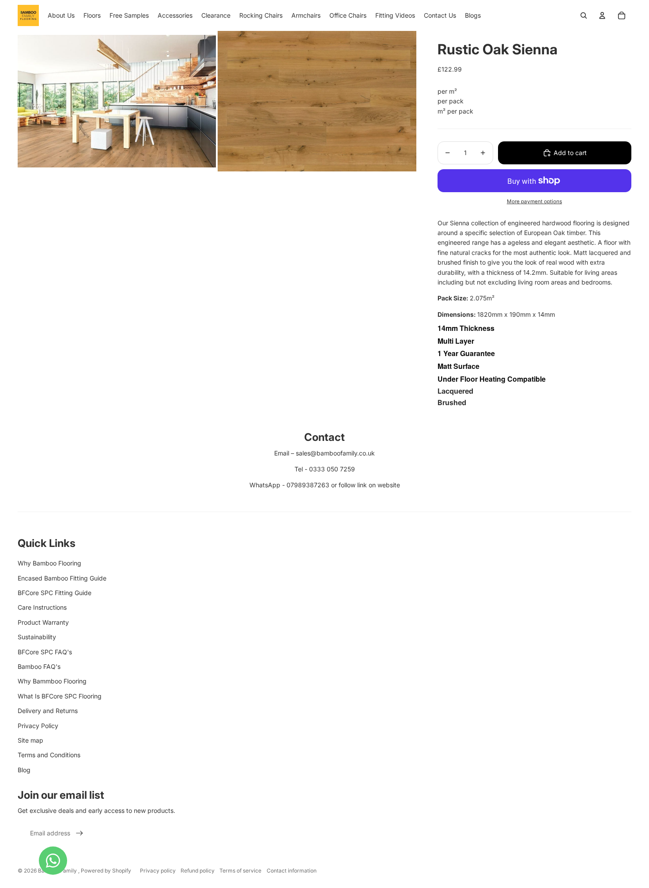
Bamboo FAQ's (39, 666)
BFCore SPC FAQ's (45, 652)
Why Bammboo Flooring (52, 681)
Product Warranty (43, 622)
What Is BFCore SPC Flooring (60, 696)
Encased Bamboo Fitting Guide (62, 578)
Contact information (292, 870)
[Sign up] (79, 833)
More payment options (534, 201)
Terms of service (240, 870)
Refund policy (198, 870)
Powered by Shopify (106, 870)
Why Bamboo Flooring (49, 563)
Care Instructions (42, 607)
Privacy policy (158, 870)
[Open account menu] (602, 15)
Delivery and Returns (48, 710)
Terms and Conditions (49, 755)
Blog (24, 770)
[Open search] (583, 15)
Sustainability (37, 637)
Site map (30, 740)
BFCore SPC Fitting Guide (54, 592)
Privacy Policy (38, 725)
